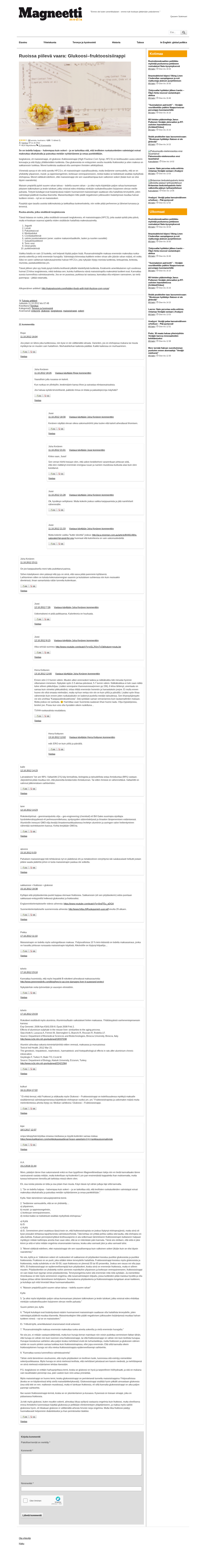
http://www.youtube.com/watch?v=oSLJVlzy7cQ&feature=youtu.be (88, 647)
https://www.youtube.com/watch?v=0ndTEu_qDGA (89, 904)
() (26, 352)
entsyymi (35, 311)
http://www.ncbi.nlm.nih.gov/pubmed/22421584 (43, 1063)
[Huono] (20, 140)
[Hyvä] (25, 140)
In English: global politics (173, 42)
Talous (140, 42)
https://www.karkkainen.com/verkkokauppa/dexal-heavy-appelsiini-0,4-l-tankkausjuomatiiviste (66, 1139)
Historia (116, 42)
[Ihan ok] (23, 140)
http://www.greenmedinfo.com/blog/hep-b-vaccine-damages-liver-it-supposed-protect (62, 982)
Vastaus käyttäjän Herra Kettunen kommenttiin (92, 737)
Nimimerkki (27, 1483)
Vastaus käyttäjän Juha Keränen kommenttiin (91, 417)
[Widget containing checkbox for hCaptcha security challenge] (42, 1500)
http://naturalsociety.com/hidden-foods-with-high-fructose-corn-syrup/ (75, 288)
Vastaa (23, 356)
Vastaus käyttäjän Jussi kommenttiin (87, 450)
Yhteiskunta (49, 42)
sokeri (81, 311)
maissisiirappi (70, 311)
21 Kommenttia (45, 145)
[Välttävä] (21, 140)
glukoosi (45, 311)
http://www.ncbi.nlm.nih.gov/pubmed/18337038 (43, 1039)
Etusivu (23, 42)
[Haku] (183, 32)
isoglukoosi (56, 311)
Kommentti (27, 1450)
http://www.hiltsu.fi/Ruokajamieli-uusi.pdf (89, 909)
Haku (21, 1543)
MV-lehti (151, 69)
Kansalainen (153, 162)
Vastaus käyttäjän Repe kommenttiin (73, 373)
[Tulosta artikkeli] (20, 301)
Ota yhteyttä (25, 1538)
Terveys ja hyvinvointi (84, 42)
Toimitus (24, 143)
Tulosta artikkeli (29, 301)
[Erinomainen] (26, 140)
